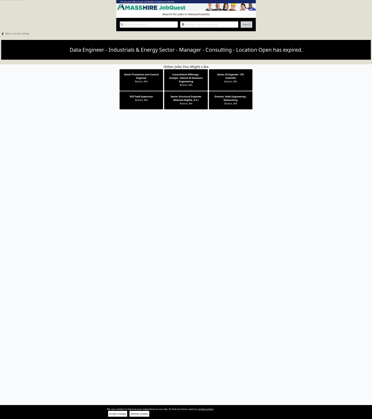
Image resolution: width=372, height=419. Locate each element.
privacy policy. (206, 409)
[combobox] (149, 24)
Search (246, 24)
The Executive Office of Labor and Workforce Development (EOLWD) (147, 2)
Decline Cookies (139, 413)
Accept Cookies (117, 413)
